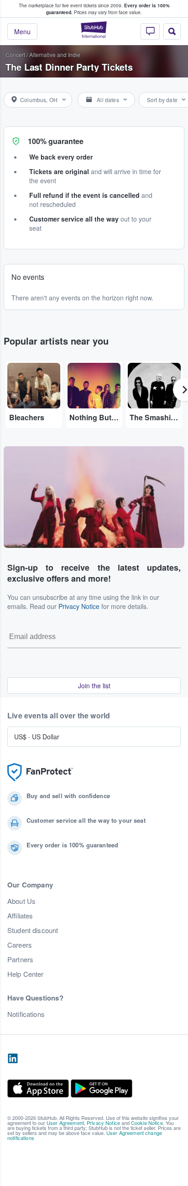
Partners (20, 959)
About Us (21, 901)
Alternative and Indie (54, 54)
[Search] (172, 31)
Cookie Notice (147, 1122)
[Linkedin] (12, 1059)
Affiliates (20, 915)
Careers (19, 945)
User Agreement (65, 1122)
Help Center (25, 974)
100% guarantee (56, 141)
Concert (15, 54)
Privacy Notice (78, 606)
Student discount (32, 930)
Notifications (26, 1014)
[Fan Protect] (40, 772)
